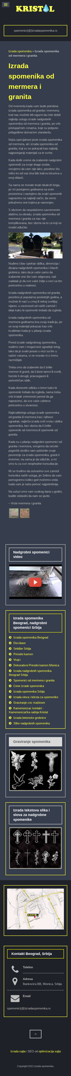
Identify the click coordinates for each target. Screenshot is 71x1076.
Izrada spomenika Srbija (29, 691)
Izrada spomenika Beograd (30, 637)
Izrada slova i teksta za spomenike (35, 697)
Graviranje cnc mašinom (29, 702)
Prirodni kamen (23, 654)
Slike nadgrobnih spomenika (31, 723)
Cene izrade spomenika (28, 686)
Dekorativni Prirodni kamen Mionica (36, 665)
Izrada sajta (17, 1051)
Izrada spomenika (20, 51)
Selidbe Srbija (22, 648)
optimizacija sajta (50, 1051)
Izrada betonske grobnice (29, 717)
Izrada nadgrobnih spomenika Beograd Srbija (30, 672)
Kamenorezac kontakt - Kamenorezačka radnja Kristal (28, 710)
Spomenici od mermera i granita (33, 680)
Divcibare (19, 643)
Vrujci (17, 659)
